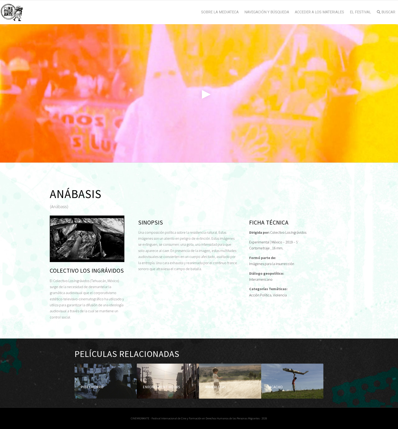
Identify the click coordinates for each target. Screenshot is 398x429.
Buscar (387, 12)
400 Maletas (215, 387)
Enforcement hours (161, 387)
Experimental (259, 242)
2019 (289, 242)
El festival (360, 12)
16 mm (277, 248)
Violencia (280, 295)
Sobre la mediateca (220, 12)
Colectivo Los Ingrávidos (288, 232)
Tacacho (275, 387)
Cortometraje (259, 248)
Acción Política (260, 295)
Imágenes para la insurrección (271, 263)
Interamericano (260, 279)
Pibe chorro (92, 387)
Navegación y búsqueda (266, 12)
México (277, 242)
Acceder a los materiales (319, 12)
